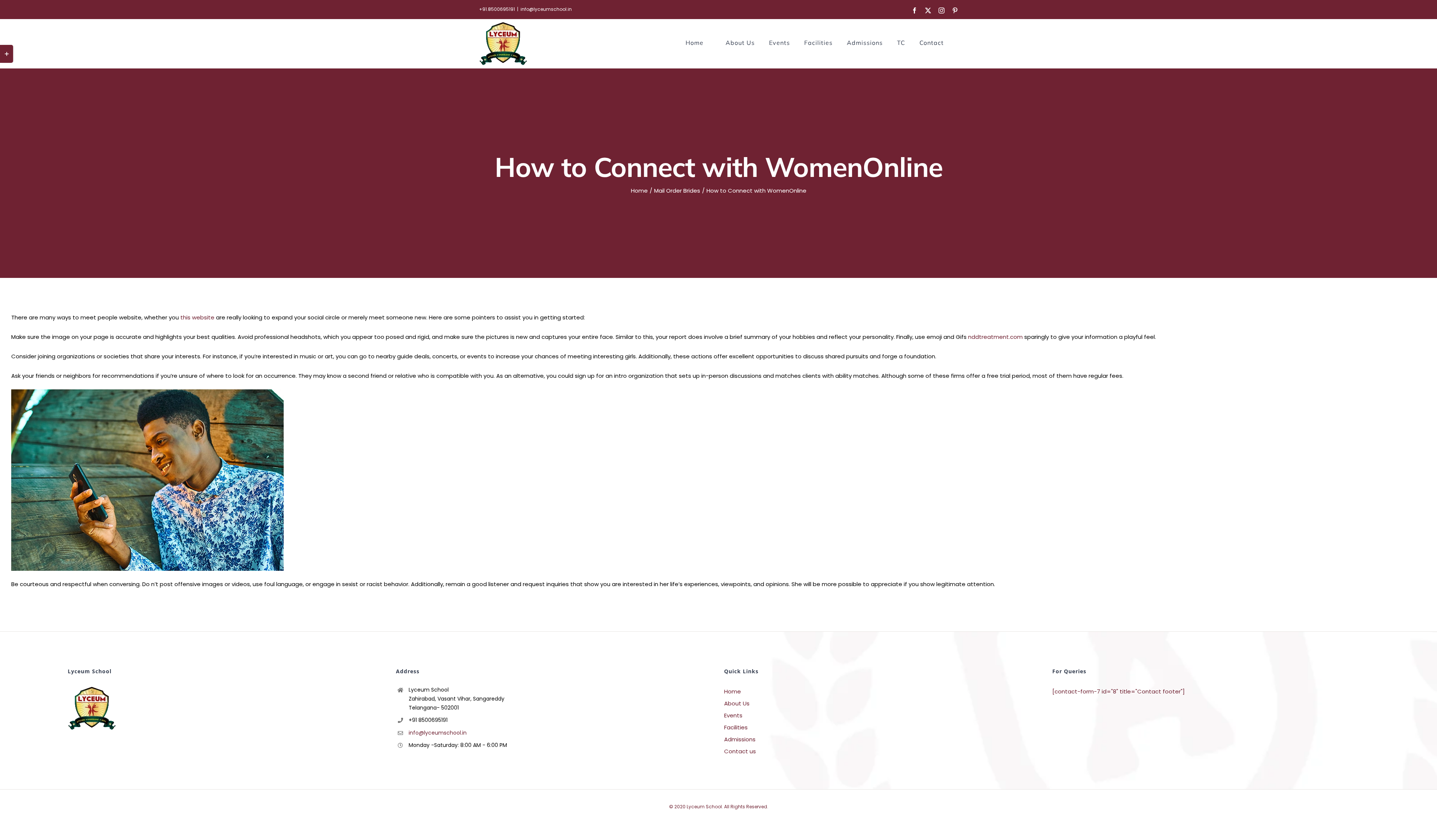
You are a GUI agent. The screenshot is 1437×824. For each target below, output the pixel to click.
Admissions (740, 739)
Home (732, 691)
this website (197, 317)
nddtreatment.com (995, 337)
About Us (737, 703)
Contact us (740, 751)
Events (733, 715)
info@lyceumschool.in (546, 9)
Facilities (736, 727)
